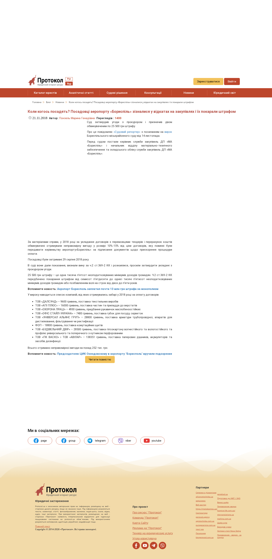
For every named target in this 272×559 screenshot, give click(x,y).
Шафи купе (222, 523)
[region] (136, 33)
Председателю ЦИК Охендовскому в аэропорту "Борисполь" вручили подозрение (114, 353)
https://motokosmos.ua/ (206, 509)
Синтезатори (201, 513)
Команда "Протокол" (145, 517)
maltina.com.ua (224, 519)
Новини (189, 92)
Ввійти (232, 81)
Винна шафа (223, 502)
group (72, 440)
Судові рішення (117, 92)
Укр (69, 83)
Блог (48, 102)
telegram (100, 440)
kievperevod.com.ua (205, 537)
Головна (37, 102)
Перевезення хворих (226, 506)
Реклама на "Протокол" (147, 528)
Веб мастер (201, 505)
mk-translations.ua (225, 514)
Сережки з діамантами (206, 492)
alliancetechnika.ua (204, 496)
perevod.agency (203, 517)
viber (128, 440)
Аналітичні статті (81, 92)
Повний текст (42, 526)
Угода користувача (144, 538)
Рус (69, 79)
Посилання (201, 533)
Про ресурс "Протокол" (147, 512)
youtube (156, 440)
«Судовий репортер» (127, 132)
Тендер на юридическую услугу (152, 533)
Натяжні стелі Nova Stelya (229, 531)
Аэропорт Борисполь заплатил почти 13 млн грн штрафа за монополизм (107, 289)
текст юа (200, 529)
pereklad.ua (222, 494)
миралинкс (201, 501)
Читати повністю (100, 359)
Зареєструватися (208, 81)
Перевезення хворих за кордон (229, 536)
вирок (168, 132)
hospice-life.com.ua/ (226, 510)
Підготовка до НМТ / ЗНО (228, 498)
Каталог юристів (45, 92)
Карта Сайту (140, 523)
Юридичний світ (225, 92)
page (44, 440)
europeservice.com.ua (205, 525)
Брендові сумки (224, 527)
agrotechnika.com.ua (205, 521)
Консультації (153, 92)
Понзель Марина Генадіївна (77, 118)
